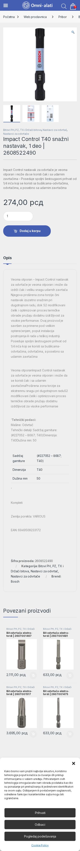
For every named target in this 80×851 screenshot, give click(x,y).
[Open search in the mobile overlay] (63, 6)
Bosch (15, 581)
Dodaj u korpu (30, 231)
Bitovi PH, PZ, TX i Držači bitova (22, 130)
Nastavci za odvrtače (16, 133)
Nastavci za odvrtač (55, 130)
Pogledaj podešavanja (40, 836)
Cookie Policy (39, 845)
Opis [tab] (7, 258)
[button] (73, 763)
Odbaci (40, 825)
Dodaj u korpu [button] (33, 675)
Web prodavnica (35, 17)
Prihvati (40, 813)
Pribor (62, 17)
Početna (9, 17)
